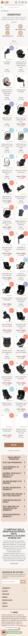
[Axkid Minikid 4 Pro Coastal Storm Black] (7, 239)
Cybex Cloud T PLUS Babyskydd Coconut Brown (7, 146)
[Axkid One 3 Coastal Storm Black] (21, 162)
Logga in (5, 606)
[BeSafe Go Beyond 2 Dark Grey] (21, 368)
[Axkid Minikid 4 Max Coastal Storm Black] (21, 316)
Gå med (22, 581)
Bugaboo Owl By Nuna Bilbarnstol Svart (7, 352)
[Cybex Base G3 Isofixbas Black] (21, 239)
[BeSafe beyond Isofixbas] (21, 82)
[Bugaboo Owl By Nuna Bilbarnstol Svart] (7, 342)
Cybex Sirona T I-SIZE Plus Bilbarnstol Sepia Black (21, 300)
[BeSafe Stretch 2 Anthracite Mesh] (7, 395)
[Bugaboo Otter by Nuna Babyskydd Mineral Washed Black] (21, 54)
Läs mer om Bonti (14, 563)
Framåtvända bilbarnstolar (7, 36)
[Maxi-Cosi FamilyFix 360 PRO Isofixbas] (7, 316)
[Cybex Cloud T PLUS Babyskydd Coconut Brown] (7, 136)
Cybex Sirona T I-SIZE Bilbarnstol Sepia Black (21, 405)
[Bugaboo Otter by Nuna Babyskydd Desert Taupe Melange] (7, 82)
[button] (23, 2)
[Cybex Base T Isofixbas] (7, 54)
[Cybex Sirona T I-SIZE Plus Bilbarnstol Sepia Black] (21, 290)
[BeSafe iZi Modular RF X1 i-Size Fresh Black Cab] (7, 368)
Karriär (4, 597)
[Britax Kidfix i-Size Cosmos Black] (7, 110)
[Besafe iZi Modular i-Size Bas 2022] (21, 188)
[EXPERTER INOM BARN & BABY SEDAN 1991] (5, 2)
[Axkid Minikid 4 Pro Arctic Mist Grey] (7, 265)
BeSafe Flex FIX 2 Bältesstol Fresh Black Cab (21, 431)
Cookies (4, 603)
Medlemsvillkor (7, 600)
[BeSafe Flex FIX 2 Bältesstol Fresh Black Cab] (21, 421)
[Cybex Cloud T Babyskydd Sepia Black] (7, 213)
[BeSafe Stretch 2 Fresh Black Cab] (7, 188)
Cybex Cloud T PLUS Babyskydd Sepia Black (21, 119)
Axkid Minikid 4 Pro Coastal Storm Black (7, 249)
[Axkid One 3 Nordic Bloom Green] (7, 421)
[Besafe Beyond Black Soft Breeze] (21, 342)
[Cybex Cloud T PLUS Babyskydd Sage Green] (21, 136)
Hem (2, 10)
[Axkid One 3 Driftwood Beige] (21, 265)
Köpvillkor (5, 594)
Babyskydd (7, 29)
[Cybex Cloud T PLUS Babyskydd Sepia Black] (21, 110)
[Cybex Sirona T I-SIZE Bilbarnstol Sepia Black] (21, 395)
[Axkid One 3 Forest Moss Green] (7, 290)
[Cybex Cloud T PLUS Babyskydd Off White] (7, 162)
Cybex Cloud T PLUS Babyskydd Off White (7, 172)
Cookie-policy (22, 625)
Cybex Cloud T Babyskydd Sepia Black (7, 223)
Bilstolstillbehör (20, 36)
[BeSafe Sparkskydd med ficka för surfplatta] (21, 213)
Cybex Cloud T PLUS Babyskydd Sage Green (21, 146)
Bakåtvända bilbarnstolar (20, 29)
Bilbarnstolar (6, 10)
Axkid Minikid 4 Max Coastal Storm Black (21, 326)
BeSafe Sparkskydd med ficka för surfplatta (21, 223)
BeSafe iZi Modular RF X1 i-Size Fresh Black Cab (7, 378)
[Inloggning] (16, 2)
